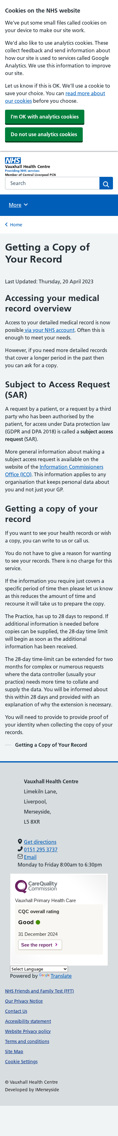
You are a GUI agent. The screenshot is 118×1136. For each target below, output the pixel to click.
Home (16, 225)
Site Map (14, 1051)
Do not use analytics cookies (44, 134)
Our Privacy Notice (24, 1001)
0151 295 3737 (41, 849)
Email (30, 857)
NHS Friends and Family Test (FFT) (39, 991)
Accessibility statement (28, 1021)
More (17, 205)
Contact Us (16, 1011)
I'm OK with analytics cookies (45, 116)
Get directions (40, 842)
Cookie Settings (21, 1061)
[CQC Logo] (36, 891)
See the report (36, 945)
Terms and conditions (27, 1041)
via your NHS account (49, 330)
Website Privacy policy (28, 1031)
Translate (61, 976)
